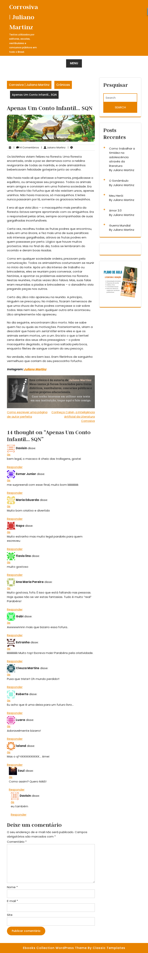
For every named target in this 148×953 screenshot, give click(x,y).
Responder (15, 467)
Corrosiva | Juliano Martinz (23, 17)
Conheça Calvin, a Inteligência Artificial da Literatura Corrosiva (73, 416)
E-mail (12, 901)
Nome (12, 887)
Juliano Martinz (35, 369)
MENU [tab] (74, 63)
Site (10, 915)
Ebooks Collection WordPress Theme (55, 948)
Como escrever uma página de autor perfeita (27, 414)
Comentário (17, 842)
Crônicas (63, 85)
